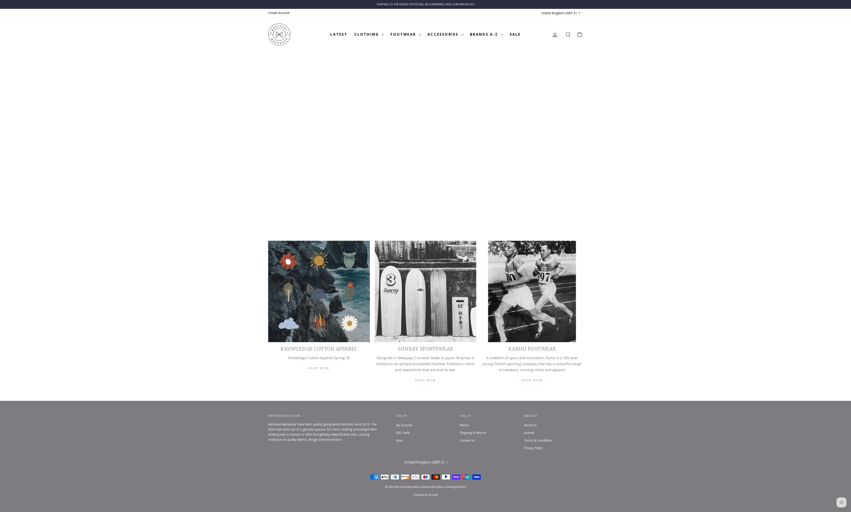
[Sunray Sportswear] (425, 291)
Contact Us (467, 440)
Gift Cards (403, 433)
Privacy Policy (533, 448)
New (399, 440)
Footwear (404, 34)
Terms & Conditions (538, 440)
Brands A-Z (485, 34)
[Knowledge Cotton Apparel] (319, 291)
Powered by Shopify (425, 495)
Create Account (278, 13)
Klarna (464, 425)
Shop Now (318, 368)
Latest (338, 34)
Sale (515, 34)
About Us (530, 425)
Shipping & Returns (473, 433)
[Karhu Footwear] (532, 291)
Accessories (443, 34)
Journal (529, 433)
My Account (404, 425)
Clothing (367, 34)
